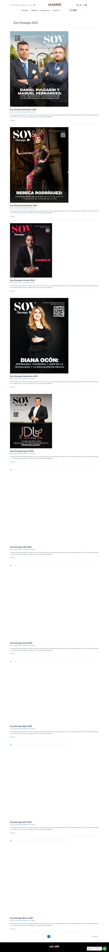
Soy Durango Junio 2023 (21, 643)
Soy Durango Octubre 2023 (22, 280)
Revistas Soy (45, 10)
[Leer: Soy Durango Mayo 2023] (54, 692)
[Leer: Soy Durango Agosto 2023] (54, 421)
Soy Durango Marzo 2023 (21, 918)
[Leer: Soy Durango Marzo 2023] (54, 877)
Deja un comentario (14, 112)
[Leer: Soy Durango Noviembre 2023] (54, 165)
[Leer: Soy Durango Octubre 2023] (54, 250)
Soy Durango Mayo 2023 (21, 726)
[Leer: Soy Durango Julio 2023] (54, 506)
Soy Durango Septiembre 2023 (24, 376)
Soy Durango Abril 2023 (20, 822)
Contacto (55, 10)
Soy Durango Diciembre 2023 (23, 109)
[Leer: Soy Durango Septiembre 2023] (54, 335)
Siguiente (95, 936)
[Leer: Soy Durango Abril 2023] (54, 781)
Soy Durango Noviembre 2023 (23, 205)
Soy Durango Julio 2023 (21, 547)
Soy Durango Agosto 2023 (22, 451)
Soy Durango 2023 (24, 112)
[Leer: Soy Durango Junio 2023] (54, 602)
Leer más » (12, 120)
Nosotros (24, 10)
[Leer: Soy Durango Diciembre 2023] (54, 69)
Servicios (34, 10)
